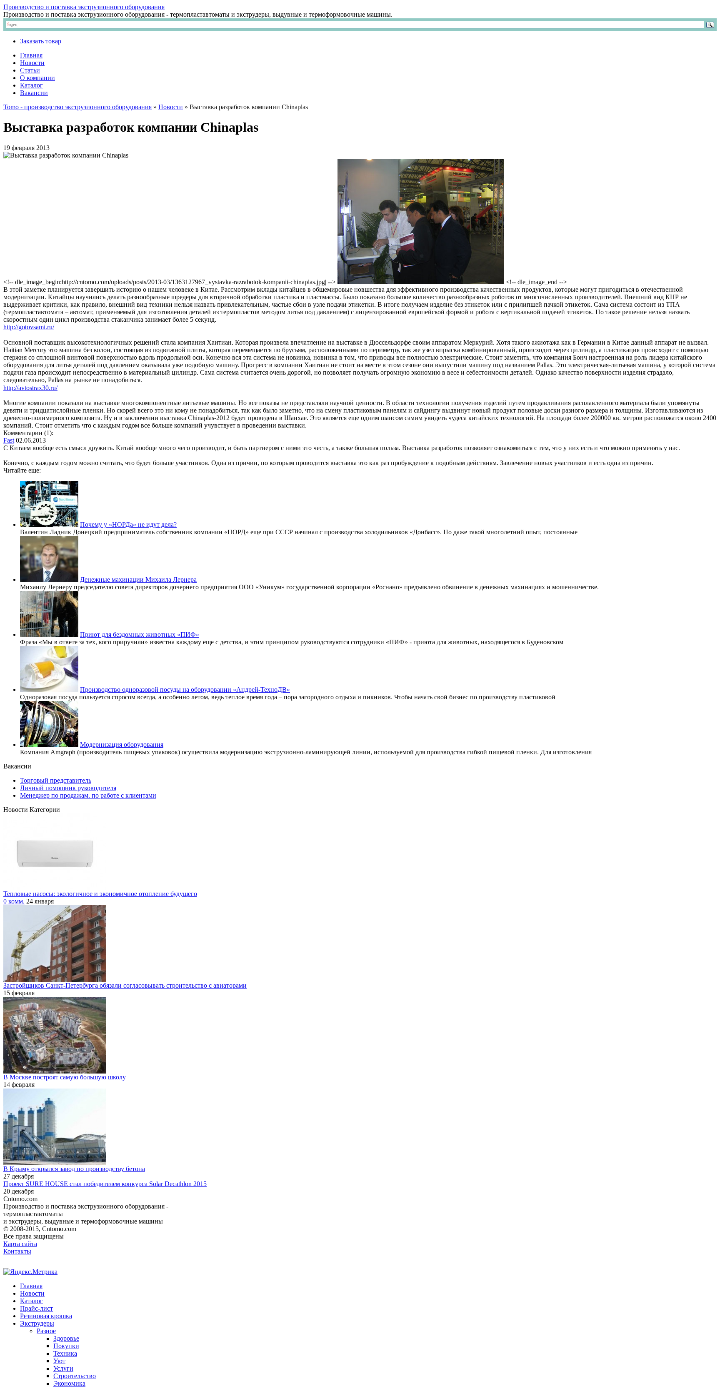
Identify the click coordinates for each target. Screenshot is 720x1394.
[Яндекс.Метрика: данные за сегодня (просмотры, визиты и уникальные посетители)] (30, 1272)
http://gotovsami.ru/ (28, 326)
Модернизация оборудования (121, 744)
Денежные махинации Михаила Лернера (138, 579)
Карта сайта (20, 1243)
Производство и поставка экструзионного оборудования (84, 6)
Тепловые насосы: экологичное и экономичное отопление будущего (100, 893)
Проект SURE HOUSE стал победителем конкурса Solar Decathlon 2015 (105, 1183)
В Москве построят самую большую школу (64, 1077)
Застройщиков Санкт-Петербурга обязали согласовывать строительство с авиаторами (125, 985)
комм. (14, 901)
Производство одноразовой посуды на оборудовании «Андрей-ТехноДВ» (185, 689)
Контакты (17, 1251)
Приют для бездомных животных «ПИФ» (139, 634)
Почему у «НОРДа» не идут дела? (128, 524)
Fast (8, 440)
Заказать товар (40, 41)
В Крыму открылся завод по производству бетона (74, 1168)
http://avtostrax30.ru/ (30, 387)
